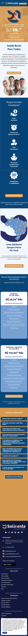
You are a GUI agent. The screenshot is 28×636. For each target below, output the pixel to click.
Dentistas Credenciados (7, 585)
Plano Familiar (4, 576)
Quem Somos (4, 574)
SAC (2, 618)
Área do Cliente (5, 603)
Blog (2, 589)
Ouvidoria (3, 616)
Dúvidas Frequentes (6, 614)
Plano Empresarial (5, 583)
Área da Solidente (5, 607)
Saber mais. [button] (10, 630)
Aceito (5, 632)
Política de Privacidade (8, 561)
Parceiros (3, 587)
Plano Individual (5, 578)
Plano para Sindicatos (6, 580)
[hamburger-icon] (2, 3)
